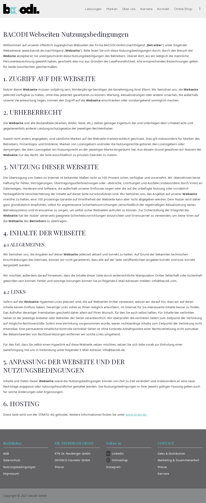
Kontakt (163, 9)
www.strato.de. (136, 414)
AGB (6, 453)
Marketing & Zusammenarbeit (178, 460)
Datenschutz (12, 460)
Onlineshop (120, 460)
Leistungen (93, 9)
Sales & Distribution (171, 453)
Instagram (113, 467)
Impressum (11, 473)
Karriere (146, 9)
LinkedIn (118, 453)
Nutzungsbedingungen (19, 467)
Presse (59, 467)
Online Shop (183, 9)
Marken (111, 9)
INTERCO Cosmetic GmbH (72, 460)
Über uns (129, 9)
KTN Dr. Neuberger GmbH (72, 453)
